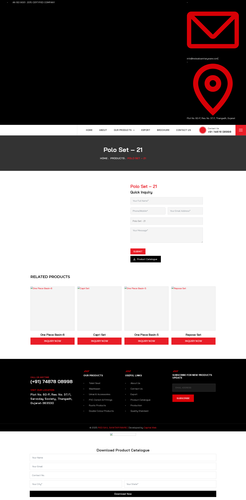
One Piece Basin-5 (146, 334)
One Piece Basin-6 (52, 334)
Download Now (123, 493)
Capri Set (99, 334)
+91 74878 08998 (219, 131)
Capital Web (150, 427)
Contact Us (213, 128)
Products (117, 158)
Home (103, 158)
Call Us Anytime (39, 377)
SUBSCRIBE (183, 398)
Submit (138, 251)
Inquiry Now (52, 341)
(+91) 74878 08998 (51, 381)
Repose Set (193, 334)
